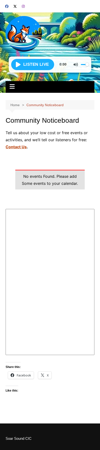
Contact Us (16, 146)
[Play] (32, 64)
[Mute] (76, 64)
